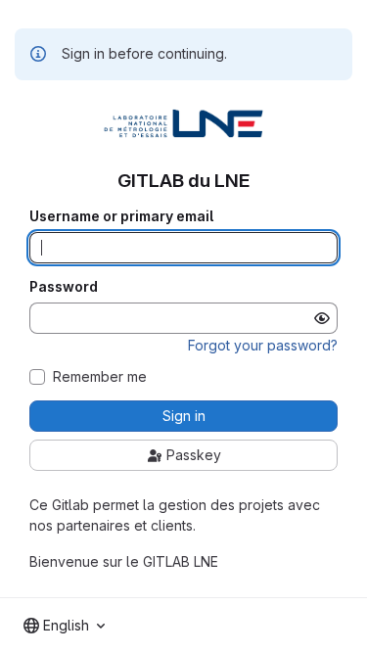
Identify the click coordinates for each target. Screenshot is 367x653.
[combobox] (64, 625)
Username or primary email (121, 216)
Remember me (100, 377)
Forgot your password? (263, 345)
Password (63, 287)
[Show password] (322, 318)
